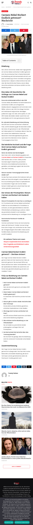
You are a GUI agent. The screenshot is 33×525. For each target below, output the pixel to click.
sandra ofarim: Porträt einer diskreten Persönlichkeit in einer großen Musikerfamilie (16, 457)
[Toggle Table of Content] (18, 60)
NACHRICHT (8, 7)
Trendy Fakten (9, 24)
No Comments (25, 24)
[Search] (30, 2)
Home (3, 7)
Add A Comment (16, 466)
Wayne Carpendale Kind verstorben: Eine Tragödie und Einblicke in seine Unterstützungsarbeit (16, 244)
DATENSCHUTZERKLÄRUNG (22, 522)
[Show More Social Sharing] (30, 30)
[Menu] (3, 2)
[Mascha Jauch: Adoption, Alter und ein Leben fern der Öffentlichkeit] (16, 420)
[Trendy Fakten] (16, 2)
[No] (31, 511)
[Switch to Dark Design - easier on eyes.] (28, 2)
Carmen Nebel (6, 157)
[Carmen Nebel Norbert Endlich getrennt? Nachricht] (16, 44)
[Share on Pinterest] (24, 30)
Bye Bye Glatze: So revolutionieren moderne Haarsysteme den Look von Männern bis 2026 (16, 406)
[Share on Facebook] (6, 30)
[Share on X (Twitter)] (15, 30)
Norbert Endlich (18, 157)
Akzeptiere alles (9, 522)
